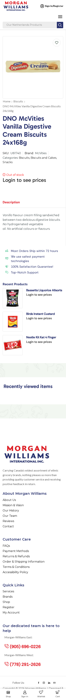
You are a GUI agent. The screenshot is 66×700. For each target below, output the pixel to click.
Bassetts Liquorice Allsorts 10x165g (44, 290)
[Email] (54, 683)
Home (6, 101)
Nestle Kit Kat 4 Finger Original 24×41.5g (41, 337)
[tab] (14, 204)
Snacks (7, 162)
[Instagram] (44, 683)
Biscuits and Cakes (43, 157)
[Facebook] (39, 683)
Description (11, 202)
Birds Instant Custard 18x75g (40, 314)
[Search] (60, 25)
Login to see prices (24, 180)
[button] (60, 16)
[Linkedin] (49, 683)
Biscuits (18, 101)
